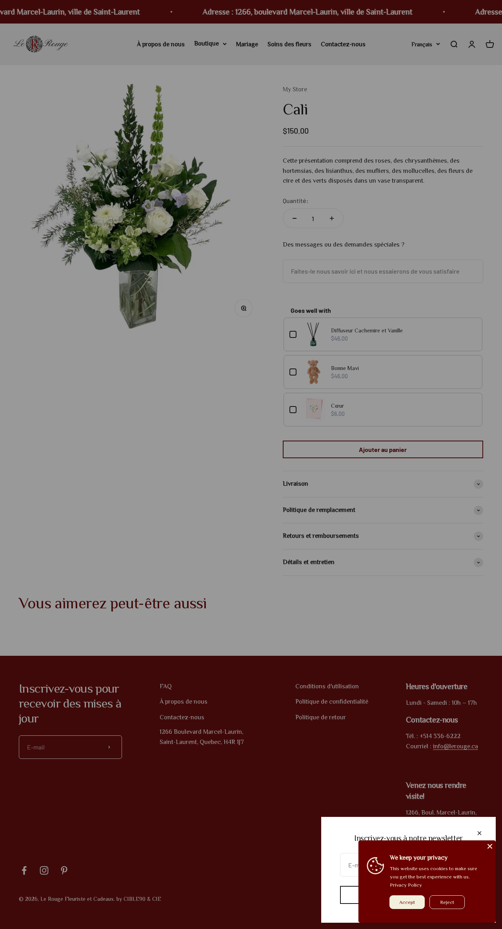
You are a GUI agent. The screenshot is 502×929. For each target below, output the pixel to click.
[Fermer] (479, 833)
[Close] (490, 846)
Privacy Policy (406, 885)
